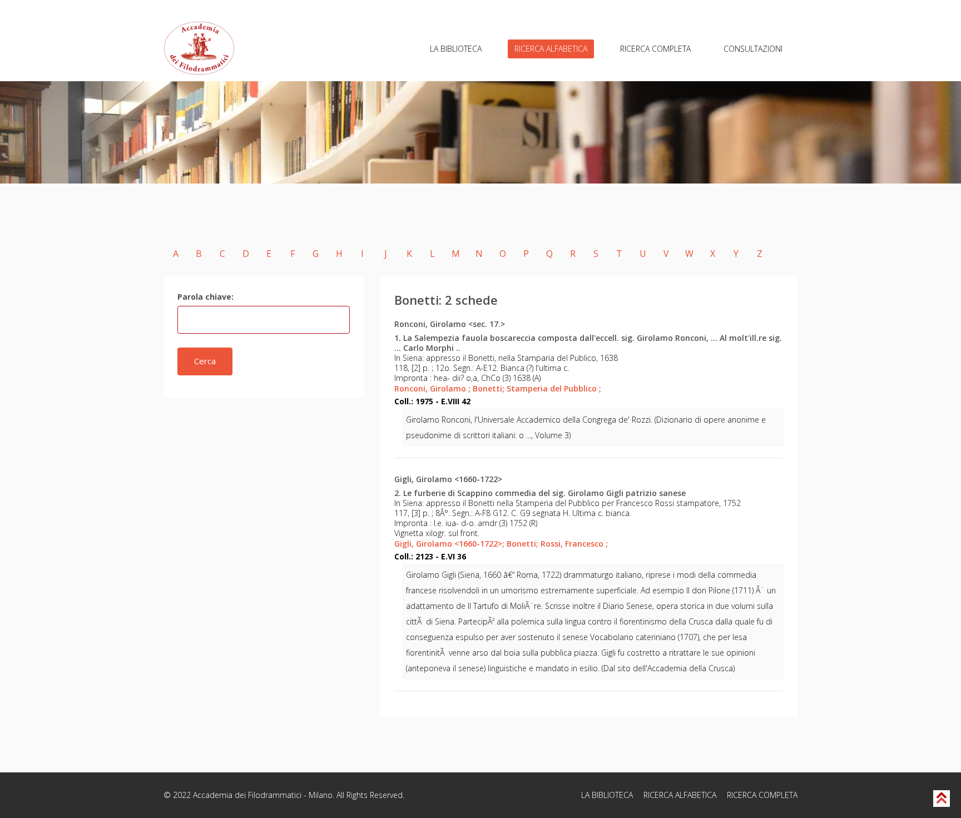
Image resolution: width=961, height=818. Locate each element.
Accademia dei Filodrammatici (247, 795)
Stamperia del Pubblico (554, 388)
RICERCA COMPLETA (655, 48)
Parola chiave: (205, 296)
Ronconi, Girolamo (432, 388)
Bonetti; (488, 388)
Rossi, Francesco (574, 543)
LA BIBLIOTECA (456, 48)
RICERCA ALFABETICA (550, 48)
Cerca (205, 360)
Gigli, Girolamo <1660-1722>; (449, 543)
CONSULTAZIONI (753, 48)
